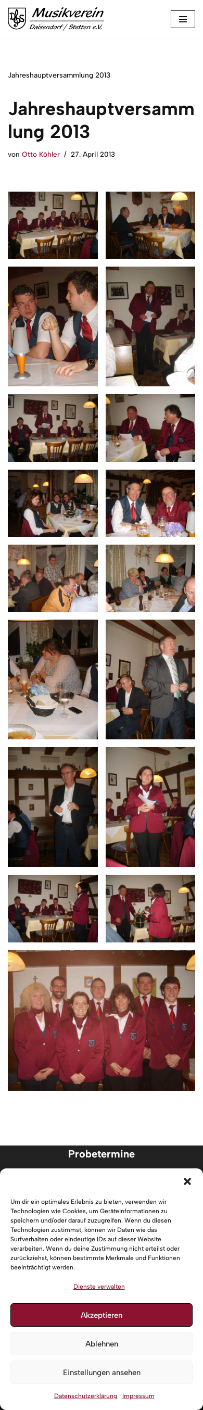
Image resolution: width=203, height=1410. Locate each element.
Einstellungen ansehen (102, 1372)
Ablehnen (101, 1344)
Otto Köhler (41, 154)
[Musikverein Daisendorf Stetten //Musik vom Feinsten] (56, 19)
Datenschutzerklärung (85, 1396)
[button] (187, 1181)
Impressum (138, 1396)
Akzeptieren (101, 1315)
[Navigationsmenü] (183, 19)
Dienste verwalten (99, 1286)
